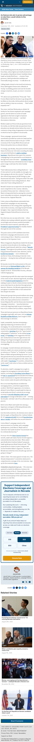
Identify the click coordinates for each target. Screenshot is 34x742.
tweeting (12, 331)
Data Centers (19, 9)
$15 (9, 539)
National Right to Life (18, 266)
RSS (11, 733)
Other (24, 546)
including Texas (26, 160)
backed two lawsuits (7, 254)
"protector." (5, 365)
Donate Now (17, 558)
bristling (11, 336)
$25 (24, 539)
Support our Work (6, 736)
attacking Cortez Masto (22, 373)
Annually (24, 532)
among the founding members (10, 268)
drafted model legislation (14, 281)
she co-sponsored (9, 376)
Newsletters (27, 2)
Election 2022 (5, 29)
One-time (9, 532)
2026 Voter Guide (7, 9)
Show (17, 721)
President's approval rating (10, 227)
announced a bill (10, 417)
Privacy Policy (5, 733)
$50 (9, 546)
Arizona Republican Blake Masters (16, 315)
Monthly (17, 532)
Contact (15, 733)
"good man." (13, 361)
